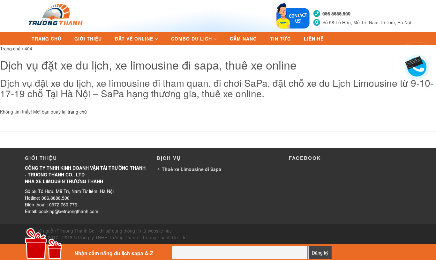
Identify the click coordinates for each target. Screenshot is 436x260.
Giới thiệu (88, 38)
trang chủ (77, 111)
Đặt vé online (134, 38)
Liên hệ (314, 38)
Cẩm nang (243, 38)
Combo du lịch (191, 38)
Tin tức (280, 38)
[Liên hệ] (416, 61)
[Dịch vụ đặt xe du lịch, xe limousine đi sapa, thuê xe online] (56, 15)
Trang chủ (46, 38)
